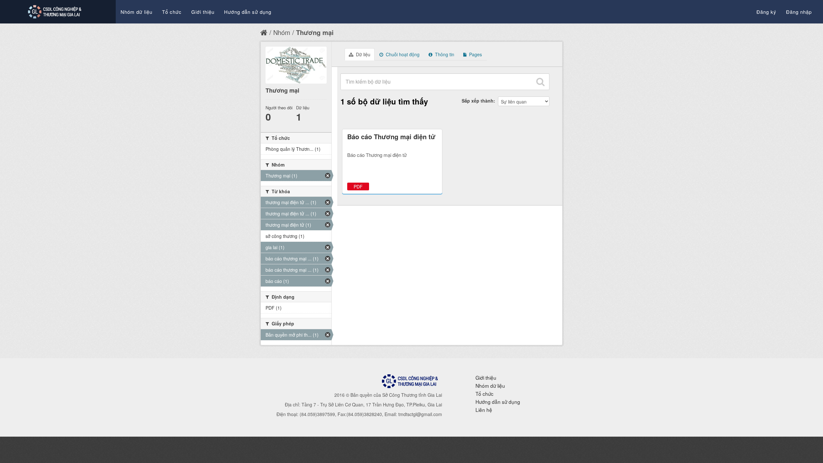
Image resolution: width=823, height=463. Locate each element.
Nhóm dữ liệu (136, 11)
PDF (358, 186)
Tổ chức (172, 11)
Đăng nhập (799, 11)
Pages (475, 54)
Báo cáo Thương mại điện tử (391, 136)
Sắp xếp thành (477, 100)
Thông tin (444, 54)
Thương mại (315, 32)
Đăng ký (766, 11)
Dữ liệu (362, 54)
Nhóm (281, 32)
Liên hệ (483, 409)
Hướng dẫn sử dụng (247, 11)
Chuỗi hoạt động (402, 54)
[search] (540, 81)
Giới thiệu (202, 11)
